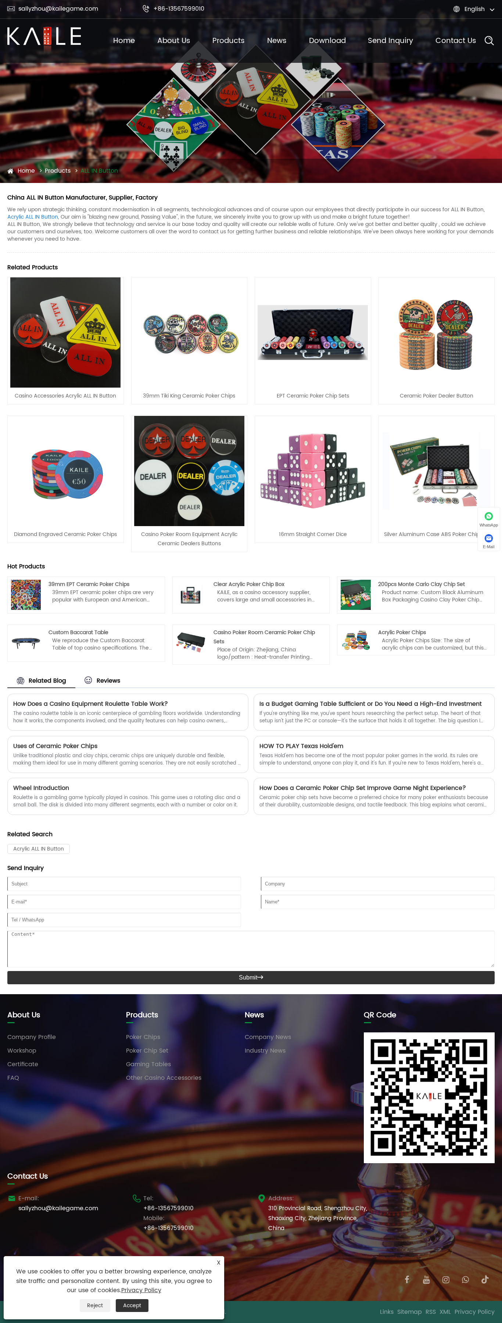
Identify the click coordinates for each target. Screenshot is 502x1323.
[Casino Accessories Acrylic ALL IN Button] (65, 332)
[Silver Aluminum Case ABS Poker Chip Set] (436, 470)
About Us (173, 41)
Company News (268, 1037)
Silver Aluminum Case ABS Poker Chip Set (436, 534)
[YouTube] (426, 1279)
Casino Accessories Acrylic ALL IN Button (65, 396)
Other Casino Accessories (163, 1078)
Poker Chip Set (147, 1051)
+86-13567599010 (173, 9)
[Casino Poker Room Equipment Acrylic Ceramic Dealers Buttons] (189, 470)
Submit (251, 977)
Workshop (21, 1051)
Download (327, 41)
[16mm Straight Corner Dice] (313, 470)
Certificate (22, 1064)
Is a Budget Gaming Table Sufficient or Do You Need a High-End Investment (370, 704)
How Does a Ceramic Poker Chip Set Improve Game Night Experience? (362, 788)
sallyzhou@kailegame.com (52, 9)
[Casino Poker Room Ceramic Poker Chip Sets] (191, 643)
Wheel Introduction (41, 788)
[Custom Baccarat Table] (26, 643)
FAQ (13, 1078)
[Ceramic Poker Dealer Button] (436, 332)
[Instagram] (446, 1279)
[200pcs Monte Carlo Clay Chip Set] (356, 594)
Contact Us (455, 41)
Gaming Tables (148, 1064)
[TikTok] (485, 1279)
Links (387, 1312)
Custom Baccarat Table (78, 632)
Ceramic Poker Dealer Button (436, 396)
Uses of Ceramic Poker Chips (55, 746)
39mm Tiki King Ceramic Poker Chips (189, 396)
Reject (95, 1305)
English (475, 9)
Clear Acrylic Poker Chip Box (249, 584)
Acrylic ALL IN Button (32, 217)
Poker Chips (143, 1037)
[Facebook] (407, 1279)
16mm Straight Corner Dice (313, 534)
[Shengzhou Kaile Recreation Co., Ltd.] (44, 41)
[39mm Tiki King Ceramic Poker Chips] (189, 332)
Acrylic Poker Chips (402, 632)
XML (445, 1312)
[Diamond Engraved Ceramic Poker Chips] (65, 470)
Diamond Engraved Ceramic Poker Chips (65, 534)
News (277, 41)
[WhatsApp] (465, 1279)
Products (228, 41)
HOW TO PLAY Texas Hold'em (301, 746)
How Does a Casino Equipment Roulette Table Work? (90, 704)
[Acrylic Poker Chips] (356, 639)
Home (124, 41)
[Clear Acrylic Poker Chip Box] (191, 594)
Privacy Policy (475, 1312)
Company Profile (31, 1037)
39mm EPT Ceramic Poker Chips (89, 584)
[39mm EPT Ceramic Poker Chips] (26, 594)
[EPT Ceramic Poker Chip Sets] (313, 332)
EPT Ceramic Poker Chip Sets (313, 396)
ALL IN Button (99, 171)
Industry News (265, 1051)
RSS (431, 1312)
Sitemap (409, 1312)
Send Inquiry (390, 41)
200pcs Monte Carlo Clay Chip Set (421, 584)
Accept (132, 1305)
